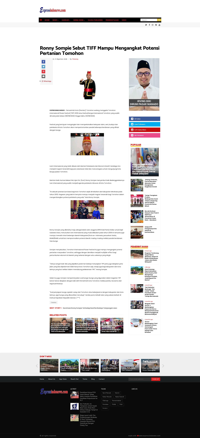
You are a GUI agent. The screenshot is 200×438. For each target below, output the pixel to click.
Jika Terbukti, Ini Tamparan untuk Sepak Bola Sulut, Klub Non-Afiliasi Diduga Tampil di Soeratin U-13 (89, 408)
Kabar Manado (107, 397)
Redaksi (105, 408)
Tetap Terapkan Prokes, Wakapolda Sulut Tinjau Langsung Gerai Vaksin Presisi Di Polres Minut (151, 200)
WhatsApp (47, 81)
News (54, 20)
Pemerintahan (112, 20)
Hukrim (117, 393)
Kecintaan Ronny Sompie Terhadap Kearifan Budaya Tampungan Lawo (90, 308)
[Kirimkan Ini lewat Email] (43, 76)
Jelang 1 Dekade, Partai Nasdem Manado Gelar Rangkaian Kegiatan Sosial (151, 183)
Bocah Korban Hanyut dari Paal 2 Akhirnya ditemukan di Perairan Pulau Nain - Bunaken (152, 215)
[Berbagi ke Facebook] (43, 62)
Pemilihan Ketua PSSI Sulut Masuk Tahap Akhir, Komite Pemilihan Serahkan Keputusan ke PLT (88, 396)
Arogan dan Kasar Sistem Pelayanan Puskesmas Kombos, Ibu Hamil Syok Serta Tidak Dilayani (144, 169)
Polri (121, 404)
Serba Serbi (78, 20)
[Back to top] (195, 433)
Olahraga (105, 401)
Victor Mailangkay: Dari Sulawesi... (129, 369)
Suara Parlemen (95, 20)
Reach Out (74, 379)
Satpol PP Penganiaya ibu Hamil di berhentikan (151, 229)
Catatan (53, 302)
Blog (93, 379)
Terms (85, 379)
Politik (114, 404)
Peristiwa (105, 404)
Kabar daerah (119, 397)
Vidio (124, 20)
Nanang (75, 59)
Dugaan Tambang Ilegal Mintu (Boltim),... (47, 368)
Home (47, 20)
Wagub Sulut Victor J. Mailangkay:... (110, 369)
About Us (51, 379)
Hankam (65, 20)
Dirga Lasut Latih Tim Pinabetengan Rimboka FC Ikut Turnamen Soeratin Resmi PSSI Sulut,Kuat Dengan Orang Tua (88, 420)
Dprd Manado (106, 393)
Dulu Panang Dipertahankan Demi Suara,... (69, 368)
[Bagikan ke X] (43, 66)
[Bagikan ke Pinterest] (43, 71)
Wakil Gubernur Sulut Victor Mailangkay (150, 369)
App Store (63, 379)
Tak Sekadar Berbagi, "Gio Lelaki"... (89, 369)
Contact (101, 379)
